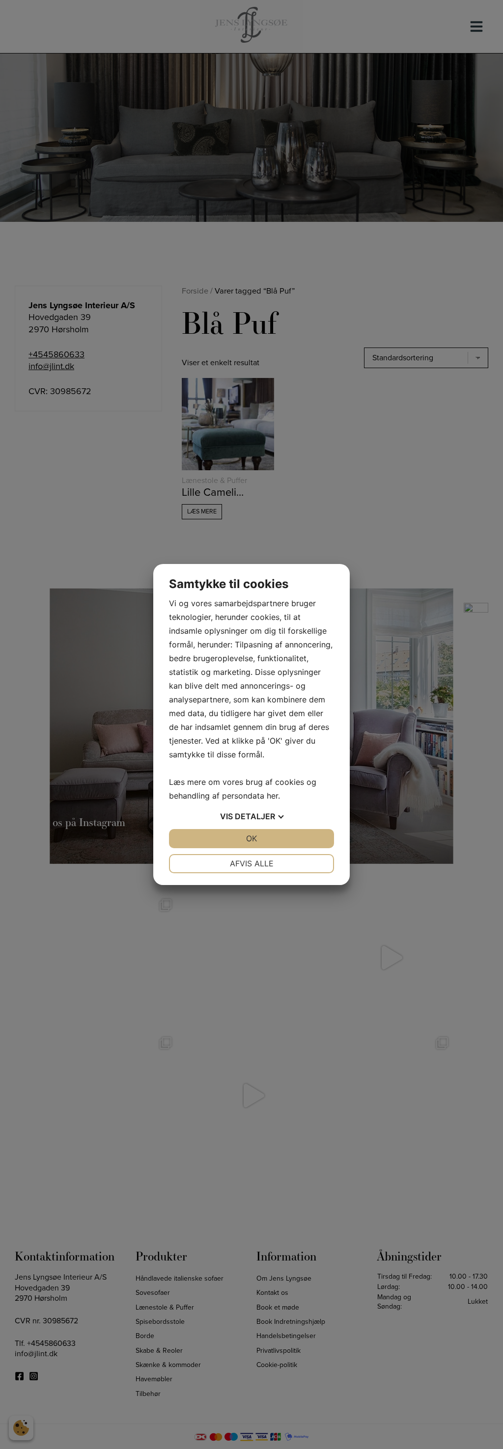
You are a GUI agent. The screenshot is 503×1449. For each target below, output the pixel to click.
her (272, 796)
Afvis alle (252, 863)
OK (251, 838)
